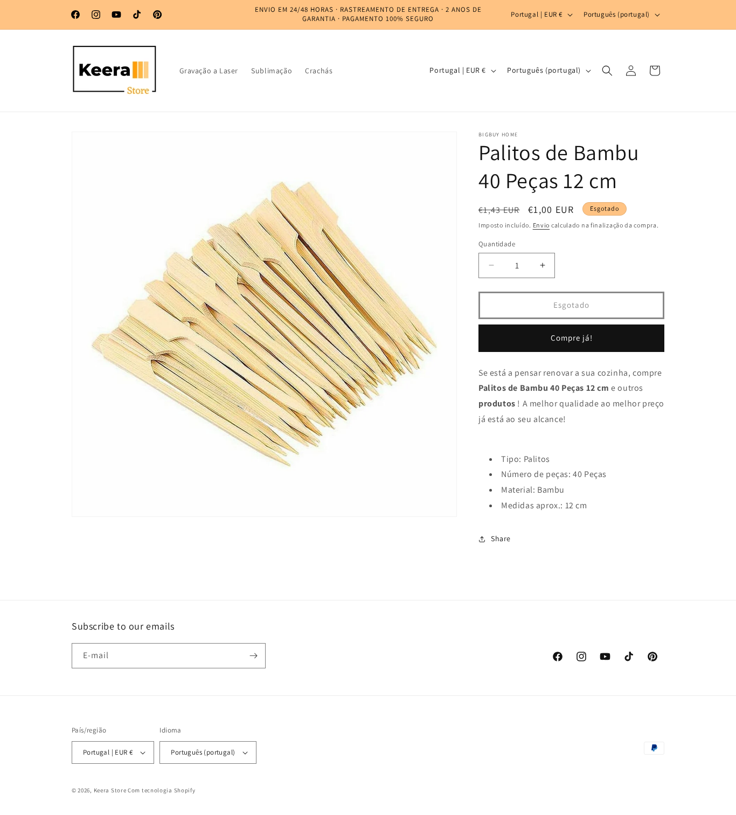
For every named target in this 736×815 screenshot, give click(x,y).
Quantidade (496, 243)
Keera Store (110, 790)
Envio (541, 225)
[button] (607, 70)
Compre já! (572, 338)
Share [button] (501, 538)
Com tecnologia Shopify (161, 790)
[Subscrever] (253, 655)
